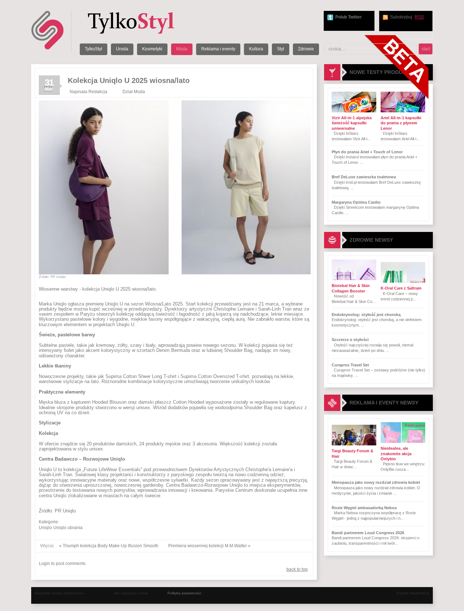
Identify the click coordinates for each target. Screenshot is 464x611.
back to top (297, 569)
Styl (280, 48)
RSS (419, 17)
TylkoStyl (93, 48)
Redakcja (97, 91)
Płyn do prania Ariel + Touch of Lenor (367, 152)
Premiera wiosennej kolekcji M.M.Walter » (209, 545)
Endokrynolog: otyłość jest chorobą (366, 314)
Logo (140, 22)
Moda (181, 48)
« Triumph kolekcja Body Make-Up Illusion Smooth (109, 545)
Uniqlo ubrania (68, 527)
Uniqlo (45, 527)
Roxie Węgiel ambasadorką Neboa (364, 508)
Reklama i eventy (218, 48)
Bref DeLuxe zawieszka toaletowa (364, 177)
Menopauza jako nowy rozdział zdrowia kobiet (376, 482)
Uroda (122, 48)
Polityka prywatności (184, 593)
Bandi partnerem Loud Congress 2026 (368, 533)
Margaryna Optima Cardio (356, 202)
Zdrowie (306, 48)
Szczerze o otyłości (350, 339)
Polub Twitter (348, 17)
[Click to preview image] (175, 272)
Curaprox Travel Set (350, 365)
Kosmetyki (152, 48)
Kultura (256, 48)
